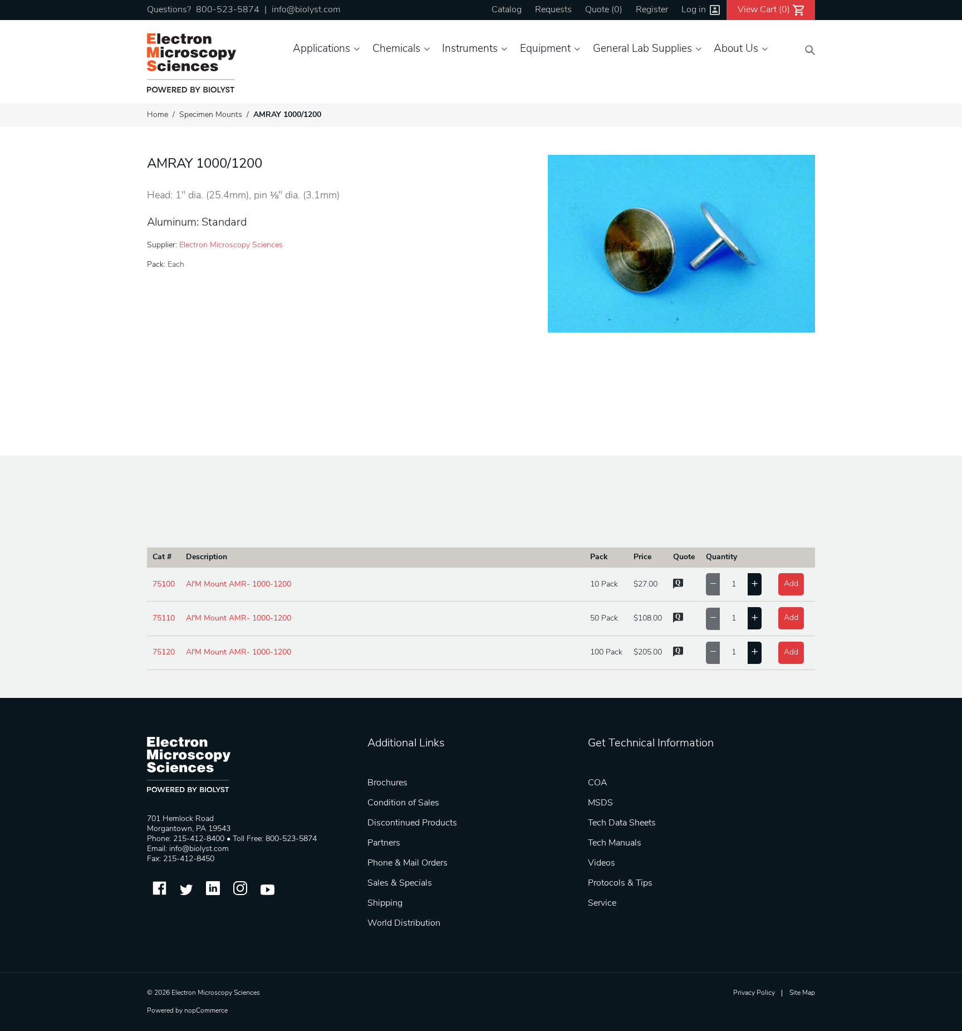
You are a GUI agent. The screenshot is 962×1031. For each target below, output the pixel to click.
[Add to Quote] (678, 587)
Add (791, 584)
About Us (736, 49)
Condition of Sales (403, 803)
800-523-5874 (227, 10)
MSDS (600, 803)
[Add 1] (755, 584)
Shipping (385, 903)
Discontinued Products (412, 823)
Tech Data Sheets (622, 823)
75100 (164, 584)
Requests (553, 10)
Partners (383, 843)
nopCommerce (206, 1011)
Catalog (507, 10)
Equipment (545, 49)
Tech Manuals (614, 843)
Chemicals (396, 49)
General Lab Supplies (642, 49)
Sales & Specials (399, 883)
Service (602, 903)
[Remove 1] (713, 584)
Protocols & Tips (620, 883)
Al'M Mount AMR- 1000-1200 (238, 584)
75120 (164, 652)
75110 (164, 618)
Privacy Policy (754, 993)
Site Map (802, 993)
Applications (321, 49)
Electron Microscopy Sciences (231, 245)
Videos (601, 863)
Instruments (470, 49)
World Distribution (403, 923)
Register (652, 10)
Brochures (387, 783)
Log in (693, 10)
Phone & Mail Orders (407, 863)
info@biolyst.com (306, 10)
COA (597, 783)
